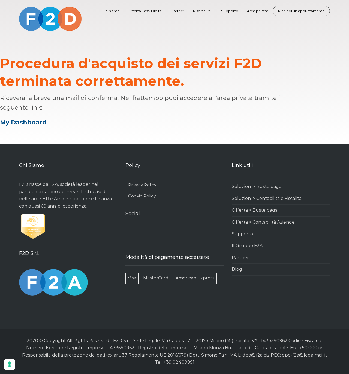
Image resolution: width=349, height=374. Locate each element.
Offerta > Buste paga (255, 210)
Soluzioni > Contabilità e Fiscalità (267, 198)
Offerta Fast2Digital (145, 11)
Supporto (229, 11)
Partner (177, 11)
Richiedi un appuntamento (301, 11)
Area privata (257, 11)
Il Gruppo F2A (247, 245)
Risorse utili (202, 11)
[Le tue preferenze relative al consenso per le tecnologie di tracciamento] (9, 364)
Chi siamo (111, 11)
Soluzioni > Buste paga (256, 186)
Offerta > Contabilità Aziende (263, 222)
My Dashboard (23, 122)
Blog (237, 269)
